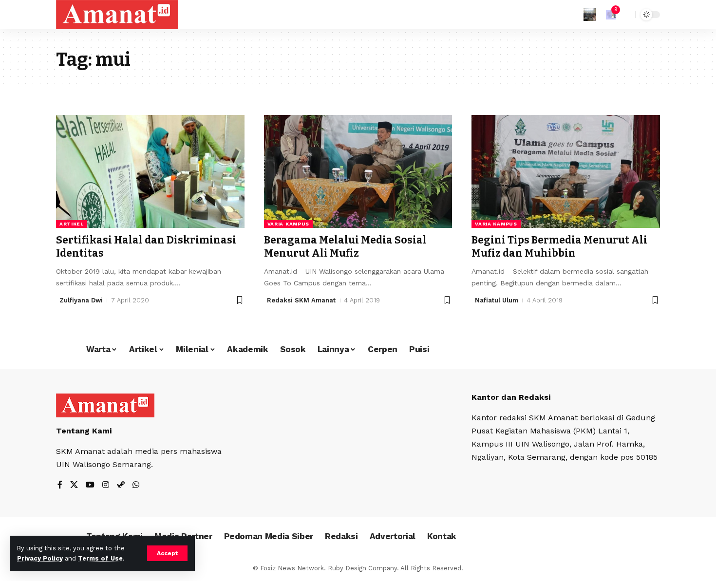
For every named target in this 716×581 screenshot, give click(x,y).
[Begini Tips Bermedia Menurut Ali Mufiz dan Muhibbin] (565, 171)
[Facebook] (60, 485)
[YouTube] (90, 485)
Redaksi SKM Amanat (301, 300)
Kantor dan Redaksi (510, 397)
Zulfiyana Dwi (81, 300)
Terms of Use (100, 558)
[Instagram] (106, 485)
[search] (625, 14)
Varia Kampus (288, 223)
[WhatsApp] (136, 485)
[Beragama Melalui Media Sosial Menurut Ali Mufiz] (358, 171)
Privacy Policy (40, 558)
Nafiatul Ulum (496, 300)
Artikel (71, 223)
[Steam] (120, 485)
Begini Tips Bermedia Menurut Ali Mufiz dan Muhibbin (559, 247)
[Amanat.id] (117, 14)
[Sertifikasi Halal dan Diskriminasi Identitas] (150, 171)
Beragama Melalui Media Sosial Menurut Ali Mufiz (345, 247)
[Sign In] (590, 14)
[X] (74, 485)
